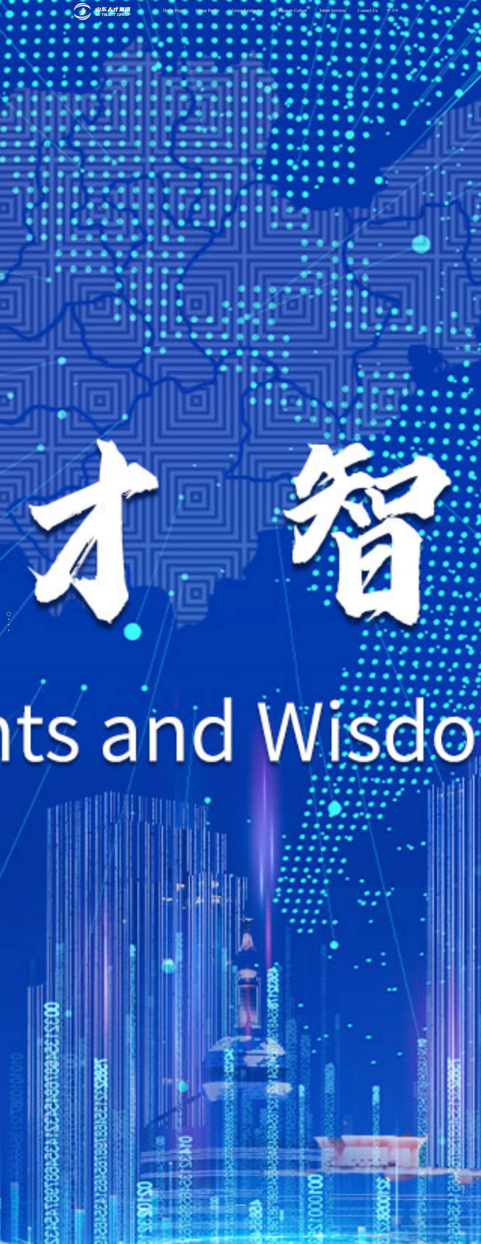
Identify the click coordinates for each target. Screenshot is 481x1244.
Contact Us (367, 10)
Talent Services (332, 10)
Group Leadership (248, 10)
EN (395, 10)
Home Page (173, 10)
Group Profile (207, 10)
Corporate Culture (291, 10)
